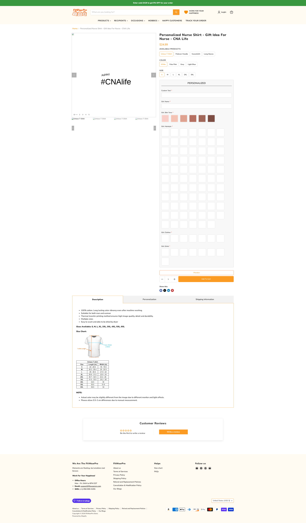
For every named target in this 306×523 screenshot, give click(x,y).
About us (117, 468)
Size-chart (158, 468)
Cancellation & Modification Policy (127, 485)
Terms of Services (120, 471)
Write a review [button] (173, 432)
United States (221, 500)
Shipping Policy (119, 478)
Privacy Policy (119, 475)
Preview (197, 273)
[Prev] (74, 75)
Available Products (170, 49)
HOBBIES (153, 20)
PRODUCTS (103, 20)
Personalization (149, 299)
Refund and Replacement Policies (127, 482)
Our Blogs (117, 489)
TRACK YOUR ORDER (196, 20)
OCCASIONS (137, 20)
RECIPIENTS (120, 20)
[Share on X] (164, 290)
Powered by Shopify (79, 516)
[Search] (176, 12)
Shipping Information (205, 299)
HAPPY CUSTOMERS (172, 20)
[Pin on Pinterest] (172, 290)
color (162, 60)
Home (75, 28)
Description (97, 299)
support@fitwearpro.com (91, 486)
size (161, 70)
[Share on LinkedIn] (168, 290)
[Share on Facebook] (160, 290)
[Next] (153, 75)
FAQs (156, 471)
